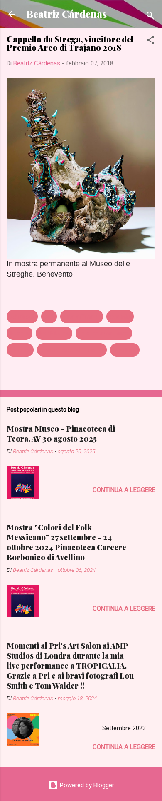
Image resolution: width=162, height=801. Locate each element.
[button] (150, 41)
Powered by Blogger (86, 785)
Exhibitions (54, 333)
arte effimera (81, 316)
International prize (103, 333)
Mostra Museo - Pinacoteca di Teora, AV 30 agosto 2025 (61, 434)
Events (19, 333)
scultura (125, 350)
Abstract (22, 316)
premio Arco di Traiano (72, 350)
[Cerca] (150, 17)
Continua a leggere (124, 490)
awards (120, 316)
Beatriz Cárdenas (67, 13)
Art (49, 316)
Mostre (20, 350)
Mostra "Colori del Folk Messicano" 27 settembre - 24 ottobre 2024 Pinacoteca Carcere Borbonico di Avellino (66, 542)
